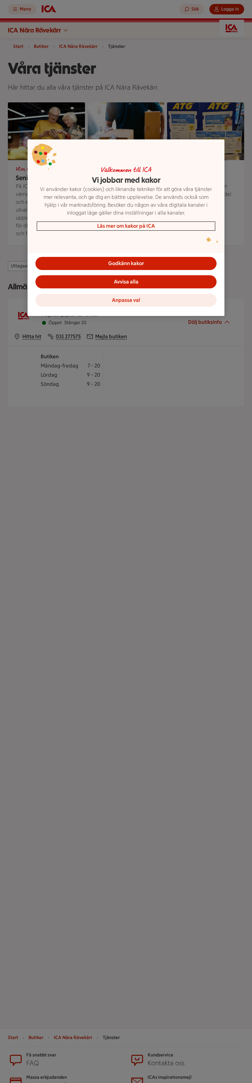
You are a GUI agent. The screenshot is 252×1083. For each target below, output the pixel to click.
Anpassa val (126, 300)
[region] (126, 227)
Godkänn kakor (126, 263)
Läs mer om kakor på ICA (126, 226)
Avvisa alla (126, 282)
